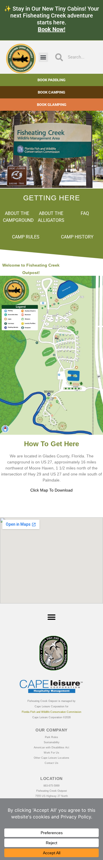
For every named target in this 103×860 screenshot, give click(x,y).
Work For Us (51, 752)
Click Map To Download (51, 490)
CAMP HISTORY (77, 237)
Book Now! (51, 29)
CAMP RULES (25, 237)
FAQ (85, 213)
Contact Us (51, 763)
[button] (43, 57)
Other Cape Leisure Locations (51, 757)
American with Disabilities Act (51, 747)
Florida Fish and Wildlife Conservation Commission (51, 711)
